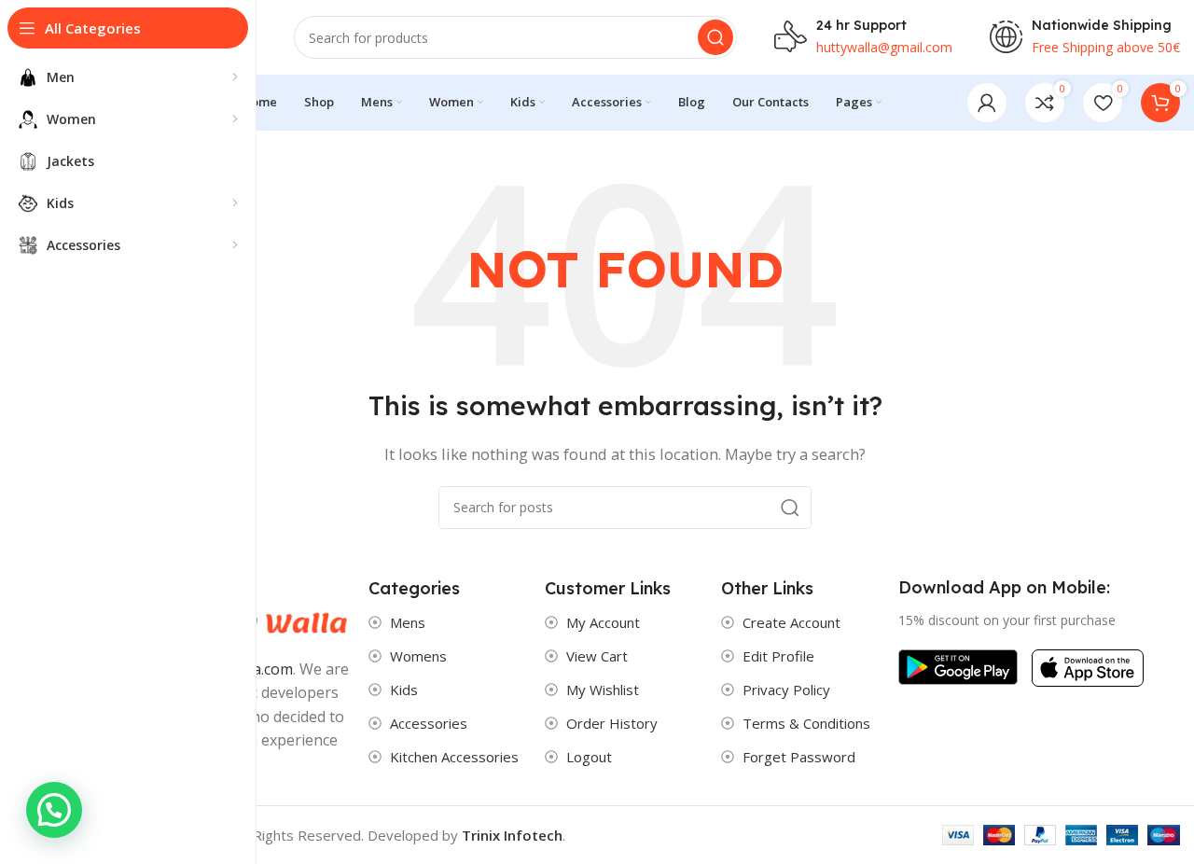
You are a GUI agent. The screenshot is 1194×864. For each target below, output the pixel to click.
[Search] (715, 37)
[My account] (987, 102)
